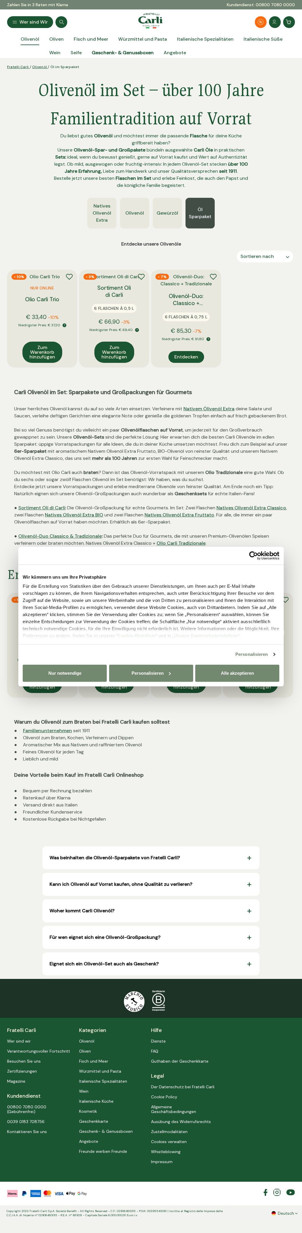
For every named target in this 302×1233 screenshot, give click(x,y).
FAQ (154, 1051)
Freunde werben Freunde (103, 1151)
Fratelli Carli (18, 67)
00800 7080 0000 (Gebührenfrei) (26, 1109)
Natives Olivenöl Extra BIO (74, 515)
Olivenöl (40, 67)
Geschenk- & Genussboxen (106, 1131)
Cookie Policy (164, 1096)
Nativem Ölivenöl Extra (208, 409)
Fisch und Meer (93, 1061)
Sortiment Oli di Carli (41, 508)
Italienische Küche (96, 1101)
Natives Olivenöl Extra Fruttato (179, 515)
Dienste (158, 1041)
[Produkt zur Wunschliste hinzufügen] (69, 276)
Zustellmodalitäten (169, 1131)
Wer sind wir (19, 1041)
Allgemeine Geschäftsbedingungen (173, 1109)
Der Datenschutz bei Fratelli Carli (182, 1086)
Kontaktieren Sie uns (27, 1131)
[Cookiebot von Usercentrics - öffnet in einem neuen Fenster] (253, 555)
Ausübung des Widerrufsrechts (181, 1121)
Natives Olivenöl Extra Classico (251, 508)
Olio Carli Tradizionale (181, 543)
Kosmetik (88, 1111)
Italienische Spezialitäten (103, 1081)
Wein (83, 1091)
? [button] (64, 325)
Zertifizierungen (22, 1071)
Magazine (16, 1081)
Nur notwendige (64, 673)
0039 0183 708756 (26, 1121)
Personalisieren (251, 654)
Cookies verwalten (169, 1141)
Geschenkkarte (93, 1121)
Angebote (88, 1141)
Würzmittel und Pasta (100, 1071)
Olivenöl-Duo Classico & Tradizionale (60, 536)
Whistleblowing (165, 1151)
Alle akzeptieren (237, 673)
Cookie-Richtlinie (137, 635)
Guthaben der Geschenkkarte (180, 1061)
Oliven (85, 1051)
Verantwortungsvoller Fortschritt (38, 1051)
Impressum (162, 1161)
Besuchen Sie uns (24, 1061)
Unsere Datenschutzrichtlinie (206, 635)
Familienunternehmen (47, 730)
